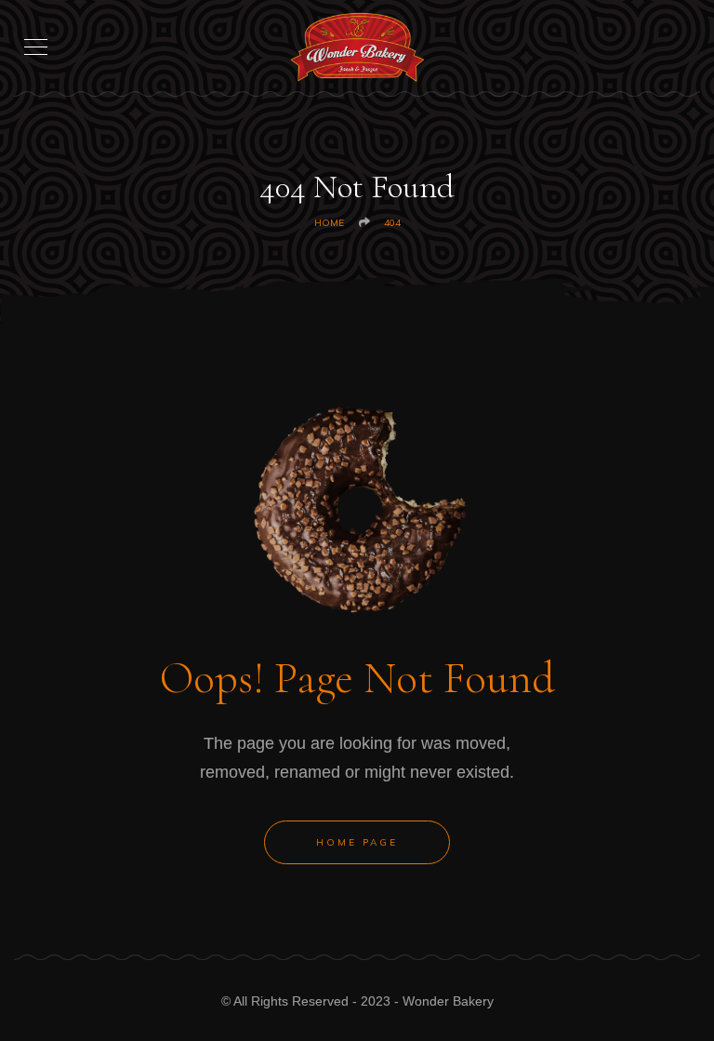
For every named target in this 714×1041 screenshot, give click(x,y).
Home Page (357, 842)
